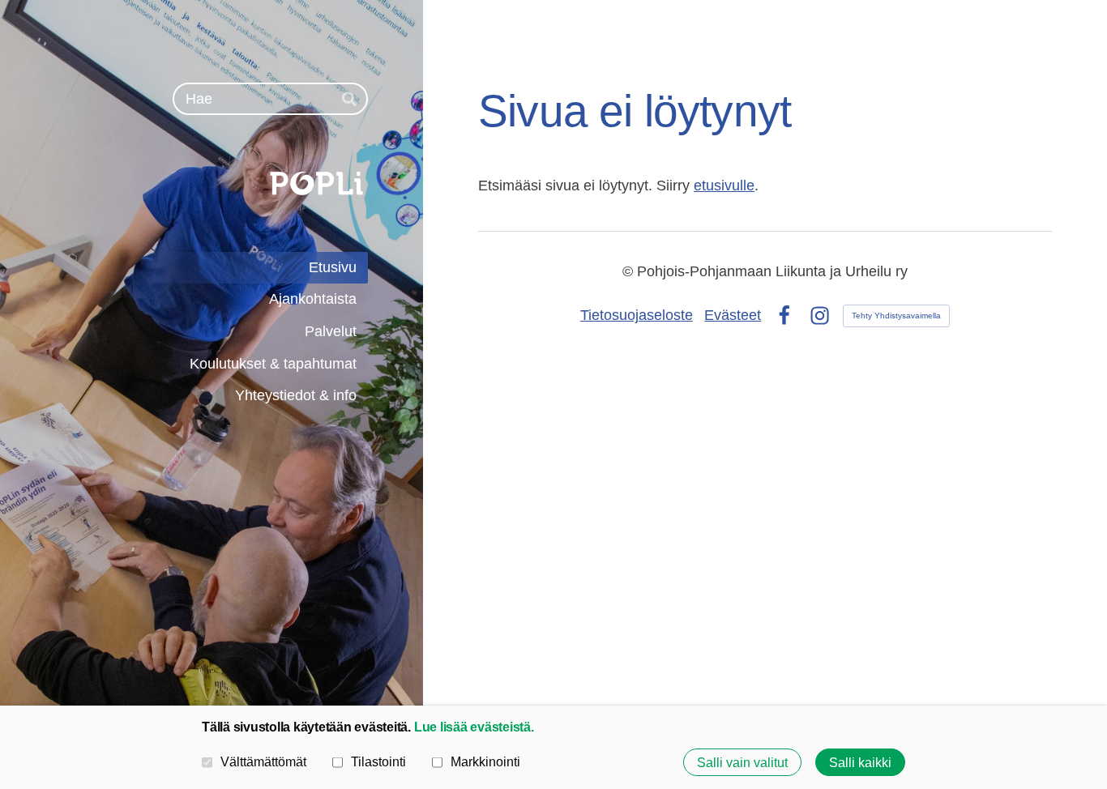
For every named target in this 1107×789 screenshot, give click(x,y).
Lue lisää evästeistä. (474, 726)
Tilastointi (378, 761)
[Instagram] (820, 315)
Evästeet (732, 315)
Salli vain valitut (742, 762)
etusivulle (724, 185)
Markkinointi (485, 761)
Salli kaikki (860, 762)
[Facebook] (784, 315)
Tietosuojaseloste (636, 315)
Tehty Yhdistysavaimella (896, 315)
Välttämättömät (263, 761)
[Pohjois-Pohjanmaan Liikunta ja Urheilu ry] (228, 183)
